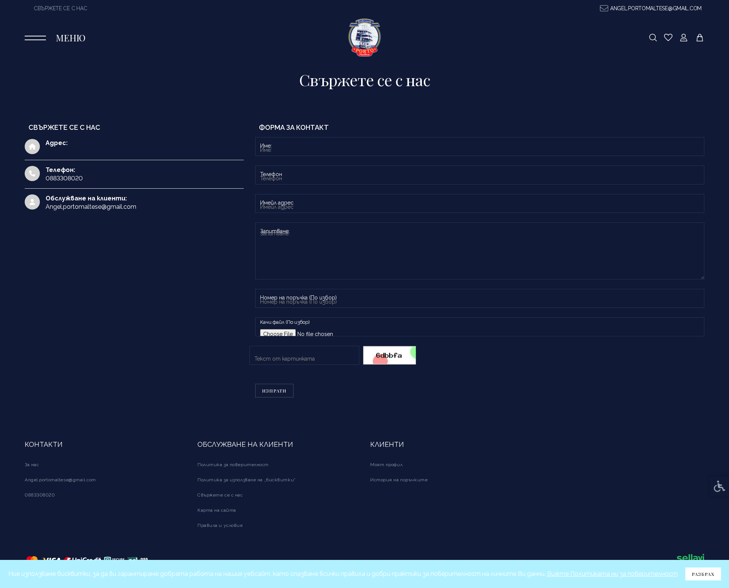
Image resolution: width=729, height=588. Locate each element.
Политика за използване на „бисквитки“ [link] (246, 479)
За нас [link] (32, 464)
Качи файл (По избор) (285, 322)
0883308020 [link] (40, 495)
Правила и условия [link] (220, 525)
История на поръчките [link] (399, 479)
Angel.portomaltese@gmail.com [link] (91, 206)
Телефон (271, 174)
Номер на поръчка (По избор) (298, 298)
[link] (650, 8)
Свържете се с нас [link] (60, 8)
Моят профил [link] (386, 464)
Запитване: (275, 231)
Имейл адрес (276, 203)
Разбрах (703, 574)
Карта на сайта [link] (216, 510)
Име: (266, 146)
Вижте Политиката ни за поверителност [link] (612, 573)
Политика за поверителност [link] (233, 464)
